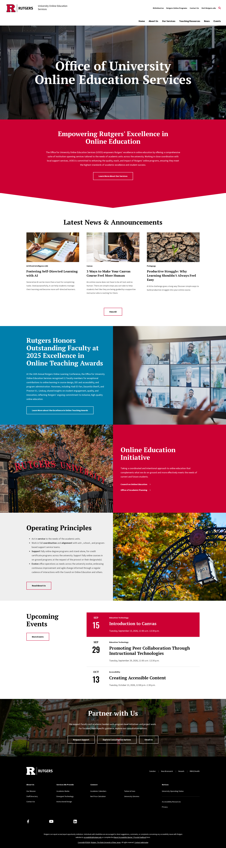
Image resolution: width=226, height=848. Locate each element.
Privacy (165, 807)
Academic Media (62, 791)
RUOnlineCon (158, 8)
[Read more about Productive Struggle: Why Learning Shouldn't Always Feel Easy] (173, 247)
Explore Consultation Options (117, 739)
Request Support (81, 739)
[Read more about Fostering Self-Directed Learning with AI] (52, 247)
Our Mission (31, 791)
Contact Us (194, 8)
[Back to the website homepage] (19, 8)
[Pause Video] (223, 116)
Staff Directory (32, 796)
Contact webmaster (141, 842)
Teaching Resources (189, 21)
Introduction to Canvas (132, 623)
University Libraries (131, 796)
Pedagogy (151, 266)
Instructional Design (64, 801)
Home (142, 21)
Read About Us (39, 585)
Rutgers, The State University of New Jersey (106, 842)
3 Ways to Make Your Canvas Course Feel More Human (108, 273)
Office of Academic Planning (134, 490)
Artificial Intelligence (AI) (37, 266)
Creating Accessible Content (137, 678)
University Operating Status (173, 791)
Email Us (149, 739)
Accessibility (114, 672)
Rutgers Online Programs (176, 8)
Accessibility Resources (171, 802)
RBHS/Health (195, 771)
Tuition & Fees (129, 791)
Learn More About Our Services (113, 176)
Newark (181, 771)
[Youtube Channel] (51, 821)
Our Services (168, 21)
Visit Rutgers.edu (209, 8)
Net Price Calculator (98, 796)
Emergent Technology (65, 796)
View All (113, 311)
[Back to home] (39, 771)
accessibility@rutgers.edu (93, 837)
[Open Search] (219, 8)
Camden (152, 771)
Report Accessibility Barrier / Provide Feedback (130, 837)
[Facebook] (28, 821)
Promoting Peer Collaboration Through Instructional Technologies (149, 650)
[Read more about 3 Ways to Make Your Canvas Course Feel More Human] (113, 247)
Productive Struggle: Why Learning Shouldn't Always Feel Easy (171, 275)
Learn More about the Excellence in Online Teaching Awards (60, 410)
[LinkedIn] (75, 821)
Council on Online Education (134, 484)
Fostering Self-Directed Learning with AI (52, 273)
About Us (153, 21)
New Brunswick (167, 771)
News (207, 21)
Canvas (90, 266)
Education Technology (118, 618)
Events (217, 21)
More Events (38, 636)
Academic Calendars (98, 791)
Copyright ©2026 (84, 842)
